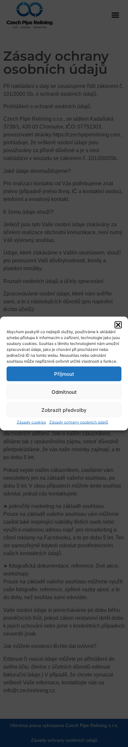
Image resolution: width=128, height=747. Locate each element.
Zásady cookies (31, 422)
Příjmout (64, 374)
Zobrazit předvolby (64, 410)
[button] (118, 325)
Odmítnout (64, 392)
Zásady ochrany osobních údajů (78, 422)
